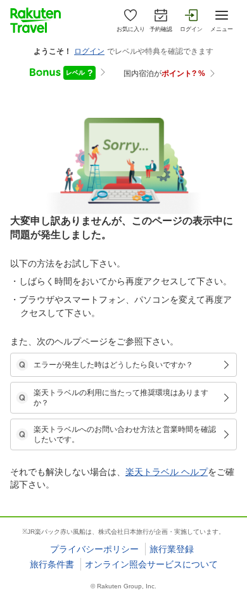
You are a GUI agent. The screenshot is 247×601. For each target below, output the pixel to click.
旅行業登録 (171, 549)
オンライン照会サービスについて (151, 564)
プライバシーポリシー (94, 549)
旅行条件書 (52, 564)
